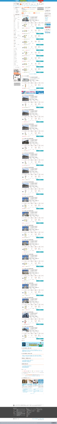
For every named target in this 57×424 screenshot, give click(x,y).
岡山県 (18, 413)
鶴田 (29, 351)
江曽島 (39, 350)
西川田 (37, 350)
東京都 (17, 410)
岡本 (28, 351)
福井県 (24, 411)
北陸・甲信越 (15, 411)
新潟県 (17, 411)
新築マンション (30, 410)
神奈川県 (19, 410)
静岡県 (20, 412)
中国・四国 (15, 413)
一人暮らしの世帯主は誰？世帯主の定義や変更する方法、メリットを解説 (35, 384)
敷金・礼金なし (46, 17)
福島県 (17, 409)
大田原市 (29, 355)
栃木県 (24, 410)
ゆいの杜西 (32, 350)
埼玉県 (20, 410)
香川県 (17, 414)
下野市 (33, 355)
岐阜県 (18, 412)
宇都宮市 (23, 355)
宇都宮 (25, 351)
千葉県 (21, 410)
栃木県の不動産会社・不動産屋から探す (26, 361)
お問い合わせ (38, 410)
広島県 (17, 413)
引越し (27, 416)
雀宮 (27, 351)
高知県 (20, 414)
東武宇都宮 (23, 351)
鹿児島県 (17, 415)
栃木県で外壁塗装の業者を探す (25, 367)
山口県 (23, 413)
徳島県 (24, 413)
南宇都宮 (41, 350)
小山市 (25, 355)
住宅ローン (27, 415)
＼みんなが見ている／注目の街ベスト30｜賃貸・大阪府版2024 (40, 384)
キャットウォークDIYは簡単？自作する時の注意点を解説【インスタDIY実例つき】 (30, 384)
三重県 (21, 412)
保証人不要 (46, 18)
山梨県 (18, 411)
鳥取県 (20, 413)
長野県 (20, 411)
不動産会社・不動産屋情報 (29, 412)
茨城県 (23, 410)
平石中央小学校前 (24, 350)
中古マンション (34, 410)
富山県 (21, 411)
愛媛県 (18, 414)
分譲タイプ (46, 20)
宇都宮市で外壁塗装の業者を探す (25, 366)
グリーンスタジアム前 (28, 350)
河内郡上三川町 (36, 355)
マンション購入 (28, 410)
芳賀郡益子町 (39, 355)
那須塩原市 (31, 355)
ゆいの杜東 (35, 350)
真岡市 (27, 355)
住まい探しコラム (28, 414)
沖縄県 (19, 415)
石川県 (23, 411)
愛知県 (17, 412)
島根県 (21, 413)
